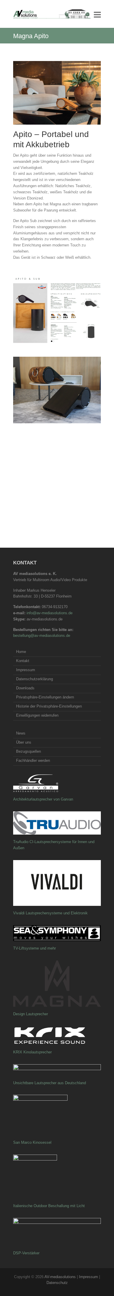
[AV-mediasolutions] (52, 13)
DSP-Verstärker (26, 1253)
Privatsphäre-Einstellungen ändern (45, 697)
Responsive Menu (97, 14)
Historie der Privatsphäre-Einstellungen (49, 706)
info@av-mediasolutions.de (49, 613)
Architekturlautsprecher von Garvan (43, 799)
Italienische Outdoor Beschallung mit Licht (49, 1206)
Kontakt (22, 661)
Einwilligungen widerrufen (37, 715)
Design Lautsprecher (30, 1014)
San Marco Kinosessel (32, 1142)
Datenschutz (57, 1282)
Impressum (25, 670)
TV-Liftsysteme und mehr (34, 948)
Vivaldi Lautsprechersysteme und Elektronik (50, 913)
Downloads (25, 688)
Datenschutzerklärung (34, 679)
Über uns (23, 742)
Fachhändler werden (33, 760)
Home (21, 651)
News (20, 733)
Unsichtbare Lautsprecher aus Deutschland (49, 1083)
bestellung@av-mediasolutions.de (41, 635)
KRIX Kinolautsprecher (32, 1052)
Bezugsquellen (28, 751)
